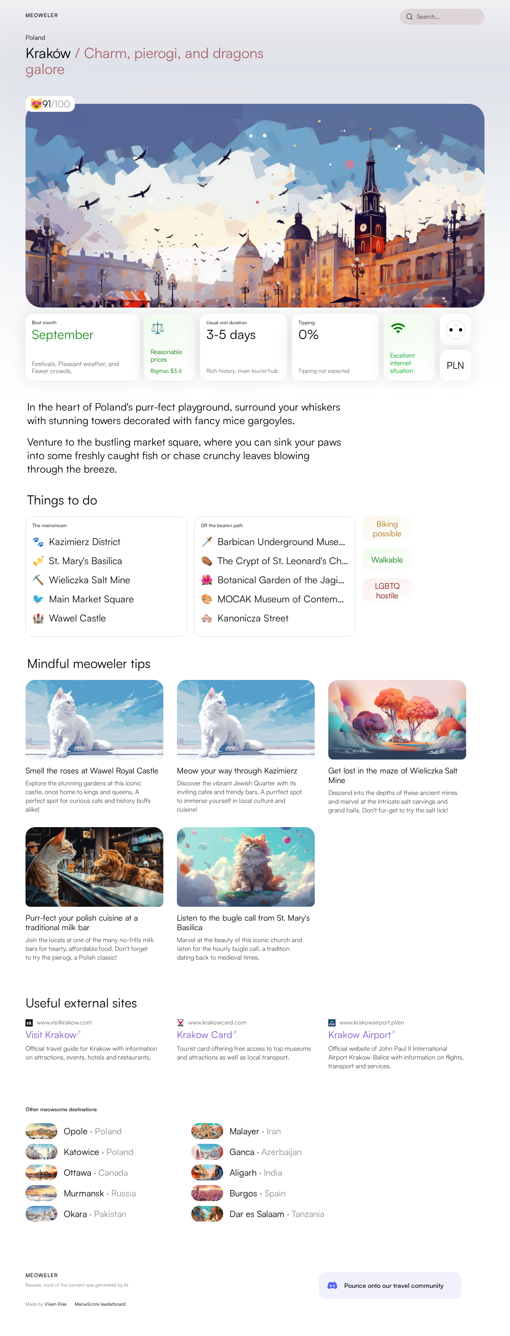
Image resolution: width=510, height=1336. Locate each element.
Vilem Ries (56, 1304)
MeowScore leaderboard (100, 1304)
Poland (35, 37)
